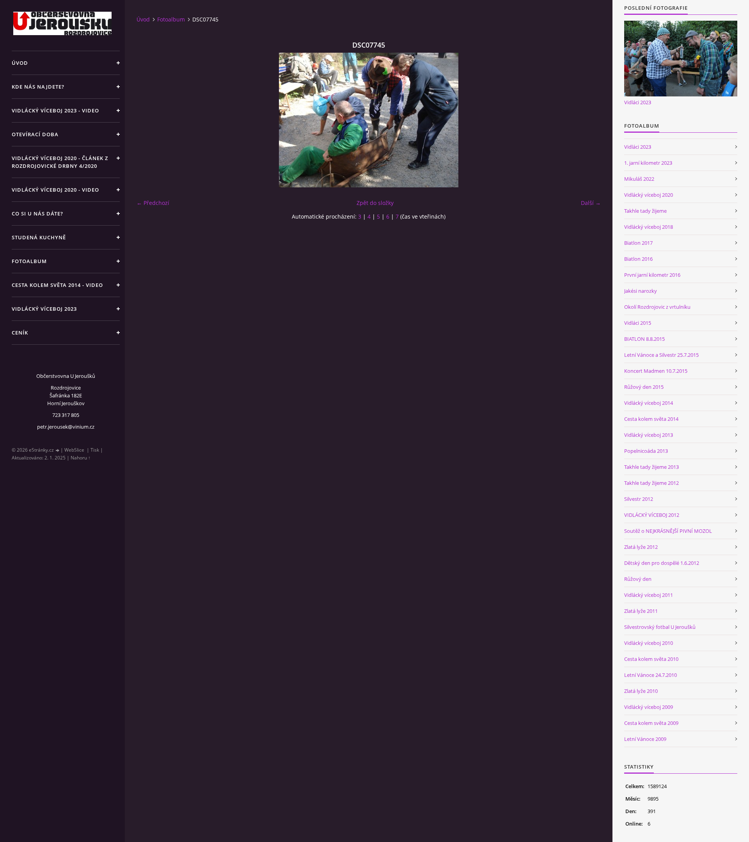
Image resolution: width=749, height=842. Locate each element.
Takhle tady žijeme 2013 (651, 466)
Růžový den (637, 578)
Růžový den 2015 (644, 386)
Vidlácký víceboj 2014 (648, 402)
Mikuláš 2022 (639, 178)
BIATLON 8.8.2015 (644, 338)
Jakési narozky (640, 290)
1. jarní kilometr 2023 (648, 162)
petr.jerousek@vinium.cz (65, 426)
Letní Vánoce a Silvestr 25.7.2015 (661, 354)
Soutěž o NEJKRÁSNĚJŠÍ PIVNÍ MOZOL (668, 530)
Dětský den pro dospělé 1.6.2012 (661, 562)
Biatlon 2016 (638, 258)
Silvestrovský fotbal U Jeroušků (660, 626)
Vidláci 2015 (637, 322)
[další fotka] (588, 120)
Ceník (20, 332)
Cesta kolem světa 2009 (651, 722)
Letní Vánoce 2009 (645, 738)
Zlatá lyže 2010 (641, 690)
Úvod (20, 62)
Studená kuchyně (39, 237)
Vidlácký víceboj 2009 (648, 706)
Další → (591, 202)
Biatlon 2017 (638, 242)
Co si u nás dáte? (37, 213)
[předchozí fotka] (149, 120)
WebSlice (74, 450)
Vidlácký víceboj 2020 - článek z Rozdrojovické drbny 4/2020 (60, 162)
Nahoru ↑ (81, 457)
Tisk (95, 450)
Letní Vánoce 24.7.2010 (650, 674)
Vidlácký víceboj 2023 (44, 308)
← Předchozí (153, 202)
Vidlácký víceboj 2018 (648, 226)
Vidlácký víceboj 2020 (648, 194)
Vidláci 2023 (637, 102)
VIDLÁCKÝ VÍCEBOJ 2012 (651, 514)
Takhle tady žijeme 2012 (651, 482)
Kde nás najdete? (38, 86)
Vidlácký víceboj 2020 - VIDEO (55, 189)
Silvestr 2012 (638, 498)
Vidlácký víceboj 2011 (648, 594)
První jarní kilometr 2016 (652, 274)
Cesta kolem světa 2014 (651, 418)
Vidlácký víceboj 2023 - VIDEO (55, 110)
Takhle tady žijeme (645, 210)
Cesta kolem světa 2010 (651, 658)
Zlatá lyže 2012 (641, 546)
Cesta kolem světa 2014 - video (57, 284)
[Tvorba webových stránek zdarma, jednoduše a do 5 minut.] (57, 450)
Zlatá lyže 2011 (641, 610)
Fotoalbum (29, 261)
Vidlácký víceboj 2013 (648, 434)
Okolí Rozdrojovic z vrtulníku (657, 306)
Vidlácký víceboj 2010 (648, 642)
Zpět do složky (375, 202)
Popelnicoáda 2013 (646, 450)
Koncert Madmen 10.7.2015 (655, 370)
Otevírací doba (35, 134)
